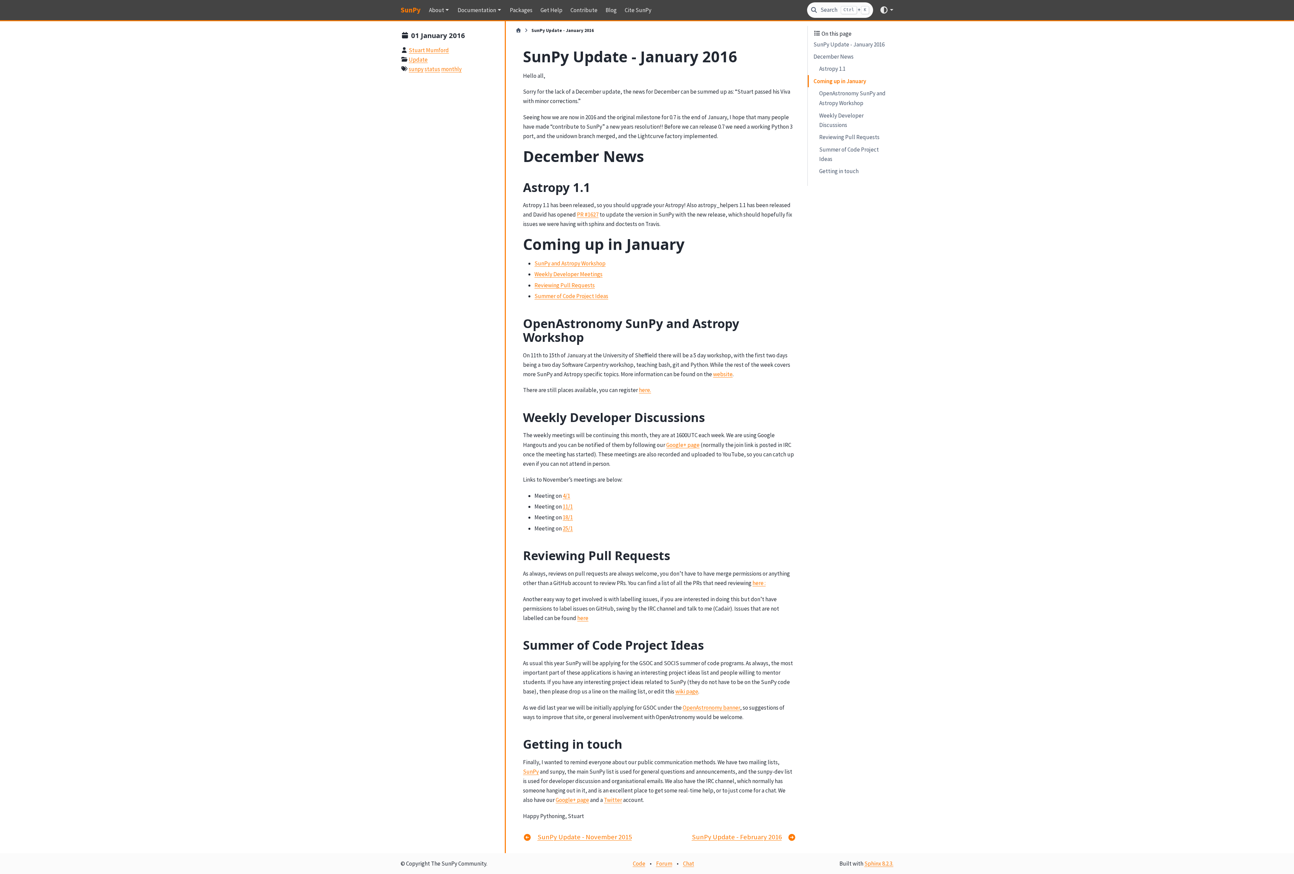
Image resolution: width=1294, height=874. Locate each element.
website (723, 374)
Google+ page (683, 445)
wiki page (686, 691)
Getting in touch (839, 171)
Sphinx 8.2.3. (878, 863)
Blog (611, 10)
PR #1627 (587, 214)
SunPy (411, 9)
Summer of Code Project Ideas (849, 153)
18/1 (568, 517)
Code (639, 863)
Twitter (613, 800)
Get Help (551, 10)
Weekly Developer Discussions (841, 119)
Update (418, 59)
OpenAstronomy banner (711, 707)
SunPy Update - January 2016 (849, 44)
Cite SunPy (638, 10)
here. (645, 390)
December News (833, 56)
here (582, 618)
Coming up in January (839, 81)
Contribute (584, 10)
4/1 (566, 495)
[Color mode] (886, 10)
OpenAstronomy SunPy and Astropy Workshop (852, 98)
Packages (521, 10)
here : (759, 583)
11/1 (568, 506)
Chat (688, 863)
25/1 (568, 528)
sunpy (416, 69)
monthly (451, 69)
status (432, 69)
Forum (664, 863)
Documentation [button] (477, 10)
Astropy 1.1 (832, 68)
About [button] (436, 10)
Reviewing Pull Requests (849, 137)
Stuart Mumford (429, 50)
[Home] (518, 30)
